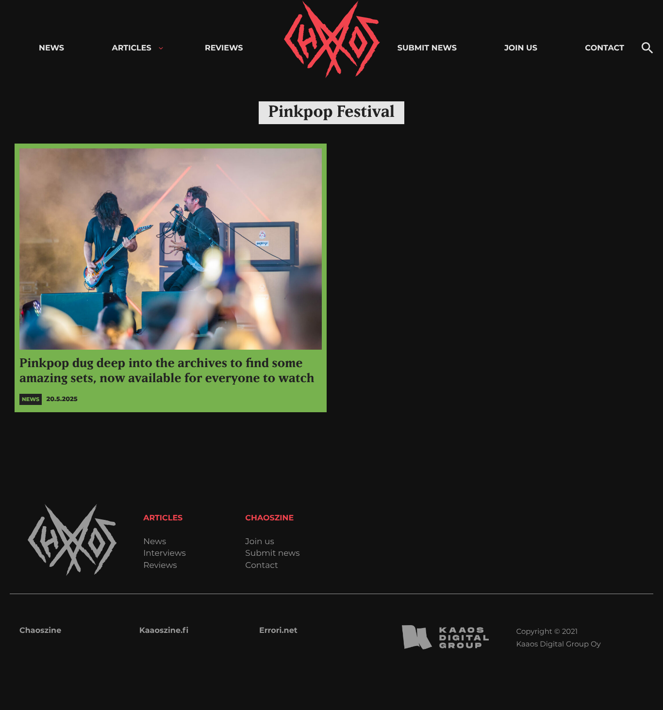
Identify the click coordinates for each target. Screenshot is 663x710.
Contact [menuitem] (604, 48)
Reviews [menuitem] (224, 48)
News (154, 542)
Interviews (164, 553)
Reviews (160, 565)
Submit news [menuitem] (427, 48)
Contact (261, 565)
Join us (259, 542)
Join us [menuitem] (520, 48)
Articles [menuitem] (131, 48)
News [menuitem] (51, 48)
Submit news (272, 553)
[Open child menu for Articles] (161, 48)
